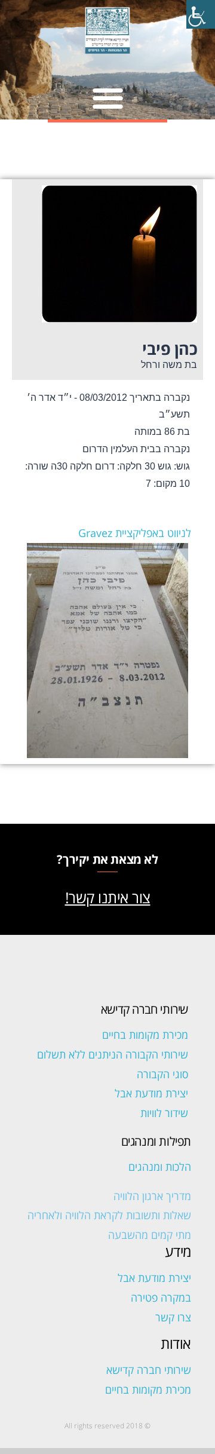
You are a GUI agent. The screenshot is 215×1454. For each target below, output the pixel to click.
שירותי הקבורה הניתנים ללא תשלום (112, 1054)
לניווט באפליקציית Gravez (134, 533)
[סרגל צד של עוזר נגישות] (200, 14)
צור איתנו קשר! (107, 897)
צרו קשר (173, 1317)
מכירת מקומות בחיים (145, 1034)
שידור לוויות (164, 1113)
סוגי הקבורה (162, 1074)
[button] (108, 97)
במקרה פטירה (161, 1297)
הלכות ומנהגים (159, 1166)
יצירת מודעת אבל (151, 1093)
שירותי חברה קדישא (148, 1370)
